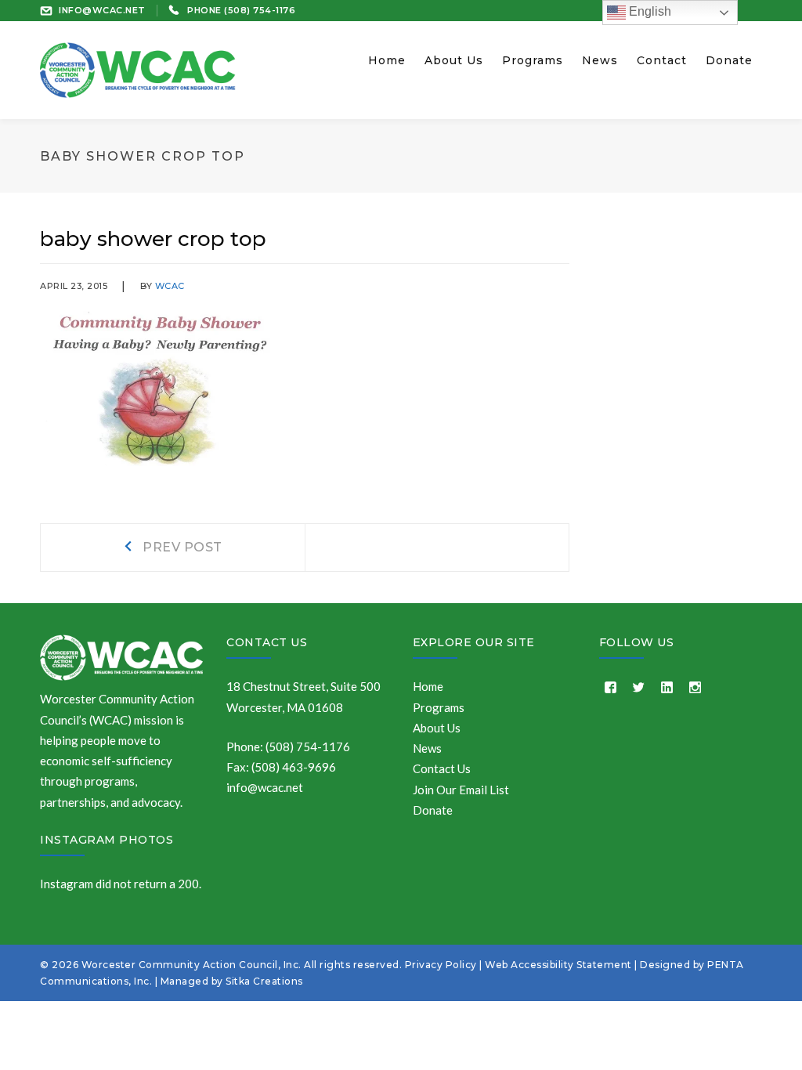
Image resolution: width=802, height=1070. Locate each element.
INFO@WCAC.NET (102, 10)
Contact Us (266, 642)
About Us (437, 728)
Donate (433, 810)
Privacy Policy (441, 965)
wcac (170, 285)
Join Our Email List (461, 790)
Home (428, 686)
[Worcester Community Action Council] (138, 68)
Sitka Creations (264, 981)
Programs (438, 707)
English (648, 11)
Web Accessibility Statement (558, 965)
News (427, 748)
